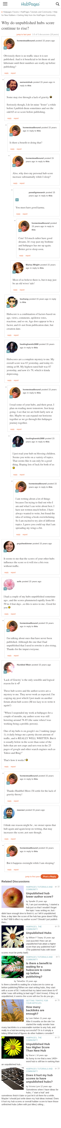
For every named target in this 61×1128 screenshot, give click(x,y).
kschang (24, 299)
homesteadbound (26, 41)
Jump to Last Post (24, 34)
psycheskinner (24, 543)
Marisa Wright (33, 265)
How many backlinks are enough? (35, 1010)
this (29, 85)
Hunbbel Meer (24, 665)
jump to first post (32, 876)
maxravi (21, 810)
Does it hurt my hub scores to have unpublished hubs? (39, 1078)
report (13, 73)
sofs (19, 581)
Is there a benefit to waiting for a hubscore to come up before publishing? (39, 970)
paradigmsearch (37, 192)
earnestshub (26, 82)
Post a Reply (49, 876)
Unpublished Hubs (39, 932)
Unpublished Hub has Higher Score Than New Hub (38, 1047)
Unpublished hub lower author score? (39, 895)
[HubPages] (30, 4)
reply (6, 73)
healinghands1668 (29, 344)
